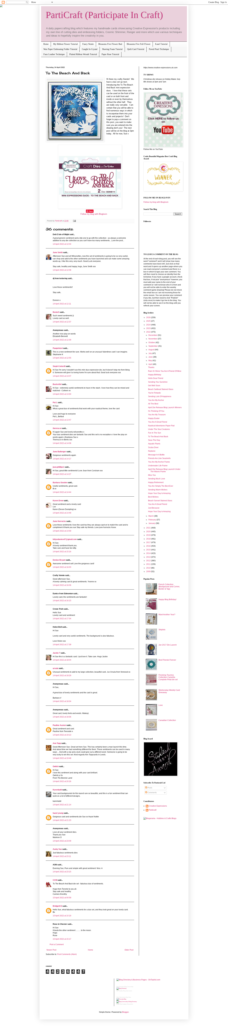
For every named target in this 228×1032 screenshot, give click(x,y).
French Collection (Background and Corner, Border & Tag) (169, 586)
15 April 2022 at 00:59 (62, 898)
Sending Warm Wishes (157, 490)
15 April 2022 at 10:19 (62, 916)
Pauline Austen (59, 725)
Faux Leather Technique (54, 54)
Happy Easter (154, 418)
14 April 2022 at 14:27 (62, 474)
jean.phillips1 (58, 467)
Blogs (117, 1004)
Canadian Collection (167, 720)
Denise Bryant (59, 560)
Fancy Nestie (88, 44)
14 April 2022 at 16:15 (62, 600)
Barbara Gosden (60, 482)
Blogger (125, 1012)
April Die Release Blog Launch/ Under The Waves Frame (164, 470)
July (150, 353)
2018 (148, 539)
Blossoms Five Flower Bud (110, 44)
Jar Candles (119, 991)
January (152, 523)
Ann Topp (57, 743)
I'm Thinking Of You (156, 411)
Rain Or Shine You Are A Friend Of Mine (164, 371)
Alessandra (130, 1004)
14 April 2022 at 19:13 (62, 735)
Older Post (129, 950)
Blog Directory (120, 986)
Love (161, 705)
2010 (148, 568)
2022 (148, 332)
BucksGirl (57, 384)
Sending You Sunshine (158, 382)
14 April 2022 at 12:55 (62, 358)
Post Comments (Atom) (67, 954)
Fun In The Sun (154, 433)
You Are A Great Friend (157, 422)
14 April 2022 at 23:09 (62, 841)
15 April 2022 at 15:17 (62, 939)
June (150, 357)
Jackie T (56, 653)
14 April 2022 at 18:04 (62, 660)
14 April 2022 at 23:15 (62, 872)
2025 (148, 321)
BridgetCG (57, 906)
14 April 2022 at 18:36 (62, 717)
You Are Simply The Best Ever (160, 486)
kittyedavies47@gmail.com (65, 539)
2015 (148, 550)
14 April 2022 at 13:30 (62, 394)
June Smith (58, 252)
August (151, 350)
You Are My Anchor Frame (159, 462)
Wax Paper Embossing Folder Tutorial (60, 49)
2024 (148, 325)
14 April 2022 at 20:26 (62, 781)
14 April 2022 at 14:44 (62, 492)
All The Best (153, 404)
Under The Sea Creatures (159, 429)
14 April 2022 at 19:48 (62, 758)
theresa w (57, 428)
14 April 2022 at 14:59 (62, 531)
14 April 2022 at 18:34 (62, 701)
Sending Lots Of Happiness (159, 396)
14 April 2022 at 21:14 (62, 805)
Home (46, 44)
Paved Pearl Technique (159, 49)
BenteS (56, 312)
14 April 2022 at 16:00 (62, 567)
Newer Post (51, 950)
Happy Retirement (155, 482)
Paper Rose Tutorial (110, 54)
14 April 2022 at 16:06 (62, 585)
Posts (149, 788)
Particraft (152, 810)
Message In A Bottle (156, 455)
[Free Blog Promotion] (121, 999)
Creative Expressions (158, 806)
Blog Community (128, 986)
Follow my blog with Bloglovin (93, 214)
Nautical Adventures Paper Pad (161, 426)
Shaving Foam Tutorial (112, 49)
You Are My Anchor (156, 400)
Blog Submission (127, 991)
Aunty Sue (57, 849)
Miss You (152, 475)
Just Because (153, 508)
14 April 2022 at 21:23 (62, 820)
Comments (152, 792)
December (153, 335)
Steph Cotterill (59, 366)
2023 (148, 328)
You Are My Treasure (157, 415)
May (150, 360)
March (151, 516)
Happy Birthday (154, 375)
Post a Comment (57, 944)
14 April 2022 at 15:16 (62, 552)
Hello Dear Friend (155, 378)
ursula (55, 668)
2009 (148, 571)
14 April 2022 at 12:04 (62, 244)
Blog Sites (128, 997)
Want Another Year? (167, 614)
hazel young (58, 813)
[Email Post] (74, 221)
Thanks (151, 367)
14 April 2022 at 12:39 (62, 340)
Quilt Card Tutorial (135, 49)
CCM (55, 880)
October (152, 342)
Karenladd (57, 790)
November (153, 339)
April (150, 364)
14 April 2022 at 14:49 (62, 513)
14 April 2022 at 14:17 (62, 459)
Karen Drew (58, 501)
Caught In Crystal (89, 49)
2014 (148, 553)
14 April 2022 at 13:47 (62, 420)
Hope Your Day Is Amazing (159, 493)
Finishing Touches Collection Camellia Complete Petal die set (168, 677)
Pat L (55, 402)
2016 (148, 546)
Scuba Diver (153, 447)
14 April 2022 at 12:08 (62, 270)
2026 (148, 317)
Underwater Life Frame (158, 466)
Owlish (56, 766)
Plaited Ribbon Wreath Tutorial (83, 54)
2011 (148, 564)
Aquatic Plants (154, 444)
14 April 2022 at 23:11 (62, 856)
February (152, 520)
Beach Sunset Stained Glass (160, 501)
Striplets (162, 630)
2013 (148, 557)
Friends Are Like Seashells (159, 458)
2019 (148, 535)
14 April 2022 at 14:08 (62, 443)
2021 (148, 528)
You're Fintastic (154, 393)
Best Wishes (153, 497)
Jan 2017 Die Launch (168, 645)
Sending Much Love (156, 479)
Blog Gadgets (123, 1004)
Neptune (151, 451)
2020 (148, 531)
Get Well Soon (154, 385)
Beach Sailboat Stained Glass (160, 389)
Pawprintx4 (58, 348)
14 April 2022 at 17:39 (62, 644)
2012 (148, 561)
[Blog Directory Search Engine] (126, 1001)
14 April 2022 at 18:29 (62, 675)
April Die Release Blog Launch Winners (165, 407)
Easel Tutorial (161, 44)
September (153, 346)
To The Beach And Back (158, 436)
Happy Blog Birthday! (167, 599)
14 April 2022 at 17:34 (62, 619)
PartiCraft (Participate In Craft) (104, 15)
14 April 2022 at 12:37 (62, 322)
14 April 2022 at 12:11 (62, 304)
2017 (148, 542)
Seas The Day (154, 440)
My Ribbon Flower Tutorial (65, 44)
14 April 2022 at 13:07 (62, 376)
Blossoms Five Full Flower (138, 44)
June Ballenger (59, 452)
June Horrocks (59, 521)
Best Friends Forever (167, 660)
